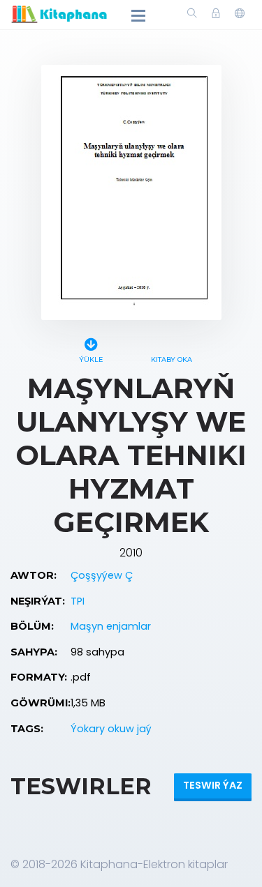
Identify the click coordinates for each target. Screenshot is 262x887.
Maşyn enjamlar (111, 626)
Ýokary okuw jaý (111, 729)
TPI (78, 601)
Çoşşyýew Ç (102, 575)
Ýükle (91, 359)
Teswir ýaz (212, 785)
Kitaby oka (171, 359)
